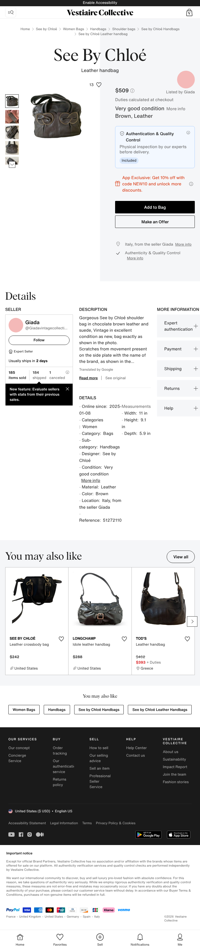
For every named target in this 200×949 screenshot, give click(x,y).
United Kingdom (30, 917)
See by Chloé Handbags (160, 29)
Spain (87, 917)
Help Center (136, 748)
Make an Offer (155, 222)
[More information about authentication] (188, 132)
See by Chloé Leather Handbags (159, 709)
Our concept (19, 748)
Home (25, 29)
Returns (172, 388)
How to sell (99, 748)
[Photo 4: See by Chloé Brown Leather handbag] (12, 148)
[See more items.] (12, 164)
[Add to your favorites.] (61, 639)
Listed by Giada (180, 92)
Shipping (173, 368)
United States (54, 917)
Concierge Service (17, 758)
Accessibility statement (27, 823)
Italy (97, 917)
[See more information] (191, 184)
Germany (73, 917)
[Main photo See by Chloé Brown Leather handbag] (12, 101)
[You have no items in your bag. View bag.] (189, 12)
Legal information (64, 823)
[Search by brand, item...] (10, 12)
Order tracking (60, 750)
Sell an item (100, 768)
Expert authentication (178, 326)
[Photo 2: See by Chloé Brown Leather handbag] (12, 116)
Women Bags (73, 29)
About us (170, 752)
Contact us (135, 755)
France (11, 917)
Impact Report (175, 767)
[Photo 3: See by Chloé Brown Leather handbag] (12, 132)
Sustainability (174, 759)
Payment (173, 349)
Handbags (98, 29)
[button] (189, 12)
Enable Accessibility (100, 2)
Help (168, 408)
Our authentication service (65, 766)
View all (180, 557)
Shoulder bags (123, 29)
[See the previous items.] (12, 94)
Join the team (174, 774)
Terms (87, 823)
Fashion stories (176, 782)
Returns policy (59, 782)
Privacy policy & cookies (115, 823)
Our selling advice (99, 758)
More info (175, 109)
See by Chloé (46, 29)
